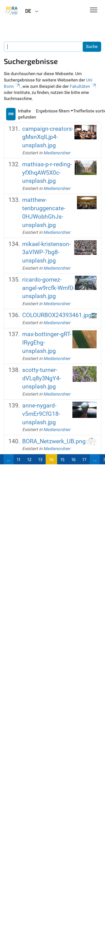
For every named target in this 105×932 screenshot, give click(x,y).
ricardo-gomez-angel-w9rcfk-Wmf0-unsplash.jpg (48, 288)
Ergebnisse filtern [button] (53, 110)
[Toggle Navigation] (93, 10)
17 (84, 459)
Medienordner (56, 152)
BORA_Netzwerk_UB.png (54, 441)
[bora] (11, 11)
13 (40, 459)
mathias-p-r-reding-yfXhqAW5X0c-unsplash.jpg (47, 172)
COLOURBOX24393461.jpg (56, 315)
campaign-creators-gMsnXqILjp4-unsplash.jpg (47, 137)
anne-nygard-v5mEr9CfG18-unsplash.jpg (41, 414)
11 (18, 459)
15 (62, 459)
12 (29, 459)
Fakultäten (80, 86)
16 (73, 459)
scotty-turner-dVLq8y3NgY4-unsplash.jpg (41, 378)
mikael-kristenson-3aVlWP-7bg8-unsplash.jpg (46, 252)
